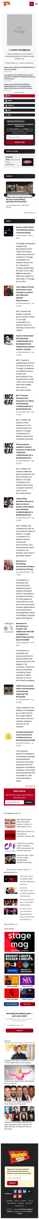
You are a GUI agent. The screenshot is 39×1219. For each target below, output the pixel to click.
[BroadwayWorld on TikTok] (29, 1191)
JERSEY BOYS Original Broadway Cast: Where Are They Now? (17, 1103)
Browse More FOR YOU (18, 870)
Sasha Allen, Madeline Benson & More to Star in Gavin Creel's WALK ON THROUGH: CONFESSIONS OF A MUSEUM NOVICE (25, 506)
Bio (9, 96)
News (10, 101)
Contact (23, 1201)
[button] (31, 4)
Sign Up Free (20, 142)
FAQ (9, 115)
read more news (19, 92)
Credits (11, 105)
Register (20, 4)
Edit (9, 110)
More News (29, 786)
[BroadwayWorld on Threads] (15, 1196)
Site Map (29, 1203)
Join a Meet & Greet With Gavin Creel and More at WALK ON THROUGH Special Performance (19, 77)
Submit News (11, 1203)
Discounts (27, 1004)
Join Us (30, 1201)
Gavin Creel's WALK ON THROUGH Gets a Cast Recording (19, 68)
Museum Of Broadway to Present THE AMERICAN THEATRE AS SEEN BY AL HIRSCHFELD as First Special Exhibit (25, 631)
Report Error (19, 1206)
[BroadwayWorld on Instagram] (20, 1191)
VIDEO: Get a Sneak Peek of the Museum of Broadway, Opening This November (19, 199)
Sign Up (29, 802)
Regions (21, 1203)
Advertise (9, 1201)
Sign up (19, 1030)
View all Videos (9, 924)
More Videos (28, 213)
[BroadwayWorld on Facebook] (15, 1191)
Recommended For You (12, 813)
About (17, 1201)
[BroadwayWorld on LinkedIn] (25, 1191)
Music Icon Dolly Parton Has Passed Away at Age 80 (19, 1082)
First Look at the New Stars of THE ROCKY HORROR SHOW (27, 902)
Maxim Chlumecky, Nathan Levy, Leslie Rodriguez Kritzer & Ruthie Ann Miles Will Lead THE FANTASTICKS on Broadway (18, 1125)
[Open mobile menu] (36, 4)
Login (26, 4)
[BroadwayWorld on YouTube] (20, 1196)
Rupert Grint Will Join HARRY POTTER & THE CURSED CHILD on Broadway (18, 1061)
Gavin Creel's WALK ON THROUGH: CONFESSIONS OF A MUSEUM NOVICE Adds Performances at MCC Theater (18, 86)
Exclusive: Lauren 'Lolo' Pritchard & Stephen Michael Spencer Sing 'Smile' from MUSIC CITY (27, 914)
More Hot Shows (11, 1004)
